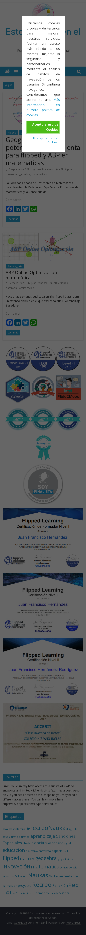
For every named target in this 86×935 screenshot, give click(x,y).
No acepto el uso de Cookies (45, 140)
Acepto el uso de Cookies (45, 127)
